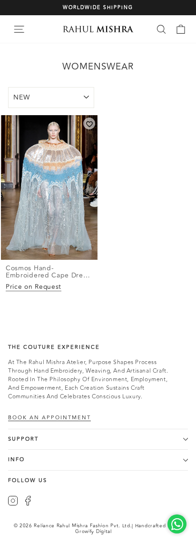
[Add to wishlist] (89, 123)
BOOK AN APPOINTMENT (49, 418)
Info (16, 459)
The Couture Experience (54, 347)
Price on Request (33, 286)
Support (23, 439)
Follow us (27, 480)
